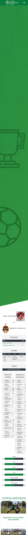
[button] (24, 2)
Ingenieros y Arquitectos (8, 345)
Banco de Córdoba (7, 343)
